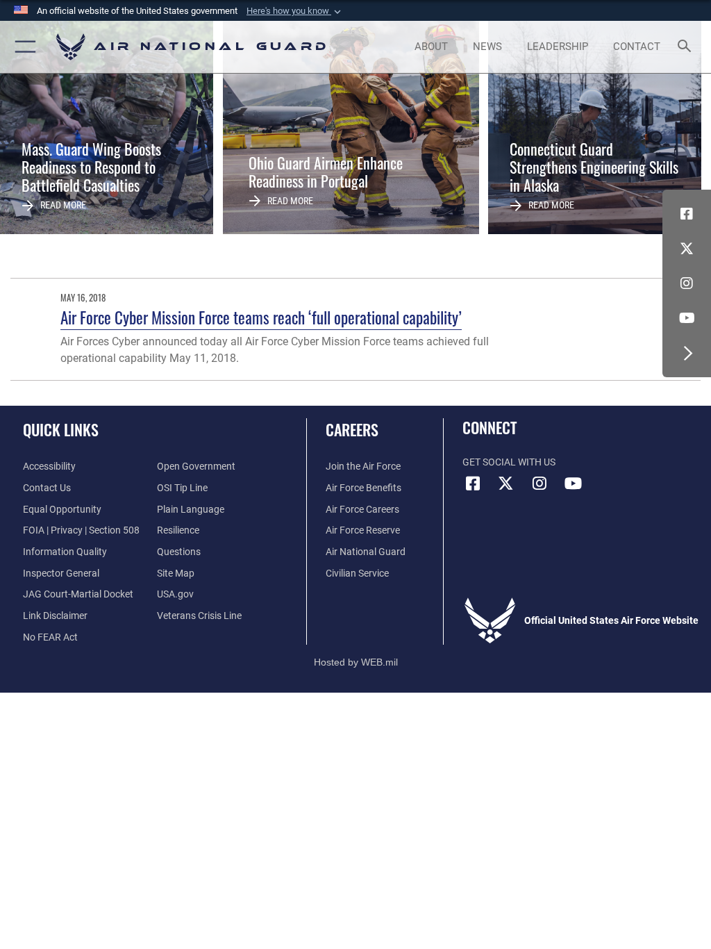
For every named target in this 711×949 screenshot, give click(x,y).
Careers (352, 429)
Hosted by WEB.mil (356, 662)
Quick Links (61, 429)
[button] (295, 11)
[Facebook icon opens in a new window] (686, 214)
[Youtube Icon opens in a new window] (686, 318)
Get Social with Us (508, 462)
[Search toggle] (687, 47)
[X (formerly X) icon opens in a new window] (686, 248)
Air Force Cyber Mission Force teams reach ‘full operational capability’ (261, 317)
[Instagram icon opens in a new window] (686, 283)
